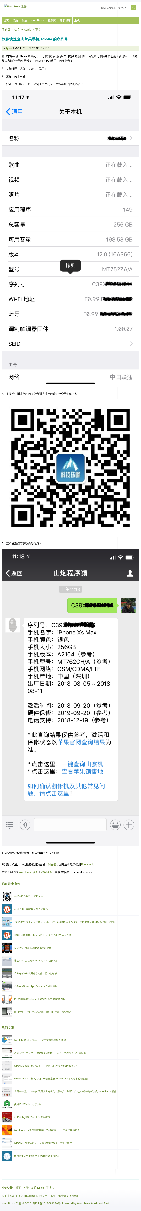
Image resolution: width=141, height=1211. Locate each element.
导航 (15, 20)
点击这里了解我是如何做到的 (62, 1195)
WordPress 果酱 (11, 1203)
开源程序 (65, 20)
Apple (27, 29)
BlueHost (87, 864)
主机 (77, 20)
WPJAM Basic (102, 1203)
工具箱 (50, 1187)
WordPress (37, 20)
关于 (26, 1187)
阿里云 (52, 864)
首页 (6, 20)
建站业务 (46, 872)
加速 (24, 20)
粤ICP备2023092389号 (46, 1203)
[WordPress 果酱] (15, 6)
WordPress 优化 (29, 872)
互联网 (52, 20)
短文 (17, 29)
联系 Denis (37, 1187)
